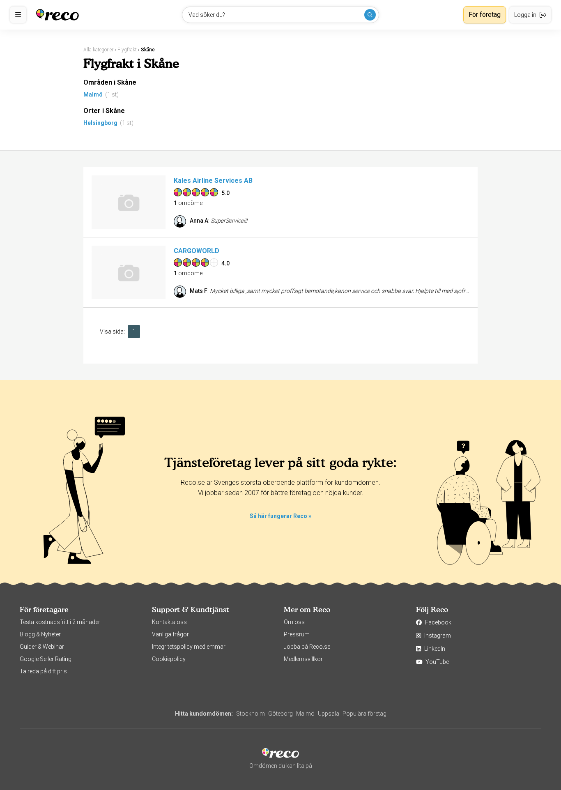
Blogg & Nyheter (40, 634)
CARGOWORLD (196, 251)
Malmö (93, 94)
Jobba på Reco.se (307, 646)
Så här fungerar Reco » (280, 516)
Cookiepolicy (169, 659)
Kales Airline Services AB (213, 180)
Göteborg (280, 713)
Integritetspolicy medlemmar (188, 646)
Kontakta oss (169, 622)
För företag (485, 14)
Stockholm (250, 713)
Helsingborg (100, 123)
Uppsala (328, 713)
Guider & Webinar (42, 646)
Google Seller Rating (45, 659)
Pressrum (297, 634)
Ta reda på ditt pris (43, 671)
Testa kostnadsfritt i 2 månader (60, 622)
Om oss (294, 622)
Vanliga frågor (170, 634)
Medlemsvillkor (303, 659)
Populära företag (364, 713)
